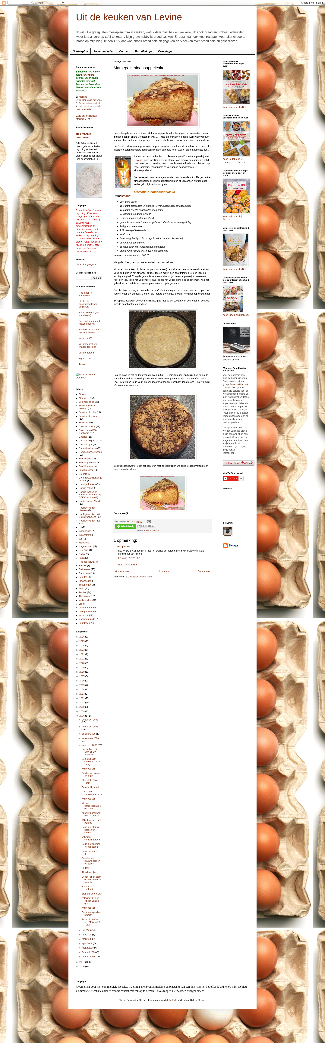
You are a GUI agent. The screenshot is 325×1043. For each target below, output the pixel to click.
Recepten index (103, 51)
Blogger (202, 1000)
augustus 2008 (90, 745)
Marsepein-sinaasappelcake (92, 793)
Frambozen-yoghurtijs (88, 888)
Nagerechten (85, 546)
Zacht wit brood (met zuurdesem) (89, 314)
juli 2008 (86, 930)
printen (126, 195)
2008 (82, 715)
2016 (82, 680)
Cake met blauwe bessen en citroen (90, 830)
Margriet (121, 546)
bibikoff (169, 1000)
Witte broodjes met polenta (91, 821)
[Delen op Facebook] (149, 526)
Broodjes (83, 422)
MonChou (84, 542)
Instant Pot (84, 535)
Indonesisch (85, 531)
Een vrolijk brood (90, 787)
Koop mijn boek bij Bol (234, 107)
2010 (82, 707)
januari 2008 (89, 956)
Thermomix (84, 596)
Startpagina (80, 51)
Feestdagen (165, 51)
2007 (82, 962)
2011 (82, 702)
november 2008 (90, 726)
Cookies (83, 437)
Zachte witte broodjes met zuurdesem (90, 331)
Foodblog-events (87, 462)
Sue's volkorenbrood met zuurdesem (89, 322)
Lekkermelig (87, 75)
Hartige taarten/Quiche (90, 501)
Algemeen (84, 398)
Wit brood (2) (88, 798)
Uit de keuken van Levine (129, 17)
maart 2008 (88, 948)
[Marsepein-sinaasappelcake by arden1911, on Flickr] (163, 126)
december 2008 (90, 719)
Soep (81, 588)
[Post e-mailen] (148, 521)
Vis (80, 604)
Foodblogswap (86, 466)
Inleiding (82, 97)
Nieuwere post (122, 571)
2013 (82, 694)
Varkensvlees (86, 600)
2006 (82, 966)
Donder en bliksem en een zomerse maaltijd (91, 880)
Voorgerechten (86, 611)
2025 (82, 641)
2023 (82, 650)
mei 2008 (87, 939)
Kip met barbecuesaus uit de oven (92, 806)
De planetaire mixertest (90, 100)
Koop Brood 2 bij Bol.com (236, 315)
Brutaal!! (86, 868)
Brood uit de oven (88, 416)
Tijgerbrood (85, 358)
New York (84, 550)
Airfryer (82, 394)
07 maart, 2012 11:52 (129, 558)
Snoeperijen (85, 584)
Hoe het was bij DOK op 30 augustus (89, 752)
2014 (82, 689)
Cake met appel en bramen (91, 913)
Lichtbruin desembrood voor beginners (88, 304)
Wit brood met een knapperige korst (88, 345)
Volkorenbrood (86, 352)
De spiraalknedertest (89, 103)
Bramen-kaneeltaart (92, 893)
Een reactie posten (127, 564)
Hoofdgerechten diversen (87, 509)
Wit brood (84, 615)
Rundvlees (84, 573)
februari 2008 (89, 952)
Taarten (83, 592)
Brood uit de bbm (87, 412)
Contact (124, 51)
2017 (82, 676)
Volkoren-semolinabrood (91, 838)
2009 (82, 711)
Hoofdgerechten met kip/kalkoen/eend (89, 515)
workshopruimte (87, 619)
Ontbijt (82, 554)
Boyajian (138, 160)
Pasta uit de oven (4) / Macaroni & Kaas (91, 922)
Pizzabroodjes (89, 872)
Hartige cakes (86, 488)
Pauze (82, 364)
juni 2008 (87, 934)
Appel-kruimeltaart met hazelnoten (91, 814)
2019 (82, 667)
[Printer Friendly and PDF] (125, 527)
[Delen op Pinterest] (153, 526)
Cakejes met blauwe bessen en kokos (91, 861)
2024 (82, 645)
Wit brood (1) (88, 908)
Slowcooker (85, 581)
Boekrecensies (86, 402)
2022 (82, 654)
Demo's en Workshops (90, 452)
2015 (82, 685)
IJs (80, 527)
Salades (83, 577)
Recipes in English (88, 562)
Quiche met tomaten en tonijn (92, 774)
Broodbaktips (144, 51)
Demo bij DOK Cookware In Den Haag (92, 762)
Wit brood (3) (88, 768)
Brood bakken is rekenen (87, 407)
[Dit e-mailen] (139, 526)
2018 (82, 672)
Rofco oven (84, 569)
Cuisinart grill (85, 444)
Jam (81, 538)
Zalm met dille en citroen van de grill (90, 901)
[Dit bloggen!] (142, 526)
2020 (82, 663)
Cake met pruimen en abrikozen (91, 845)
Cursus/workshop (88, 448)
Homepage (163, 571)
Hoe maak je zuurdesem (85, 294)
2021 (82, 658)
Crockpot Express (88, 440)
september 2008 (90, 738)
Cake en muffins (151, 530)
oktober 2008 (89, 734)
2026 (82, 636)
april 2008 (87, 943)
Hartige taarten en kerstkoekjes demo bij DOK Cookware (90, 495)
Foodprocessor (86, 470)
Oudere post (204, 571)
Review (83, 565)
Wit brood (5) (85, 338)
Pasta (82, 558)
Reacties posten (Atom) (141, 576)
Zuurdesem (84, 623)
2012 (82, 698)
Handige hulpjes (87, 484)
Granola (83, 474)
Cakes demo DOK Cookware (88, 431)
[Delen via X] (146, 526)
